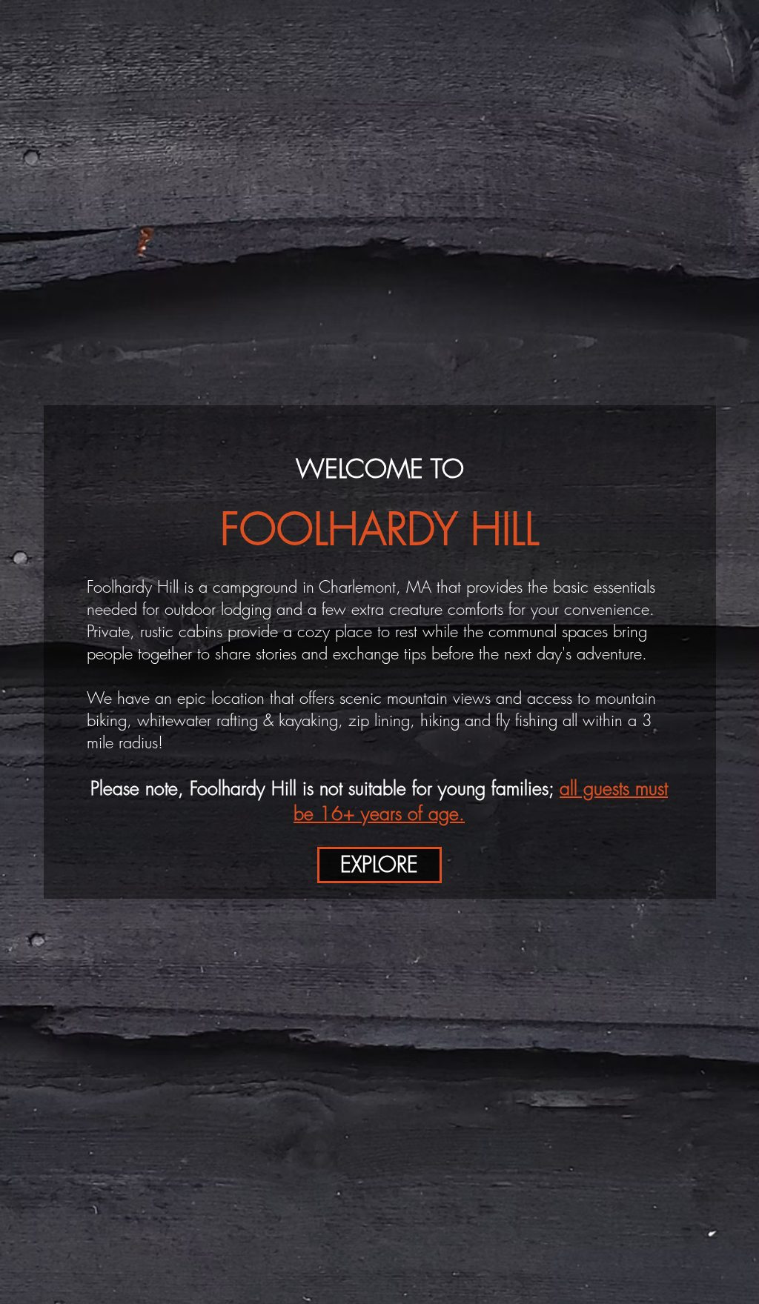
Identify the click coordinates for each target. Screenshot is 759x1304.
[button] (379, 865)
